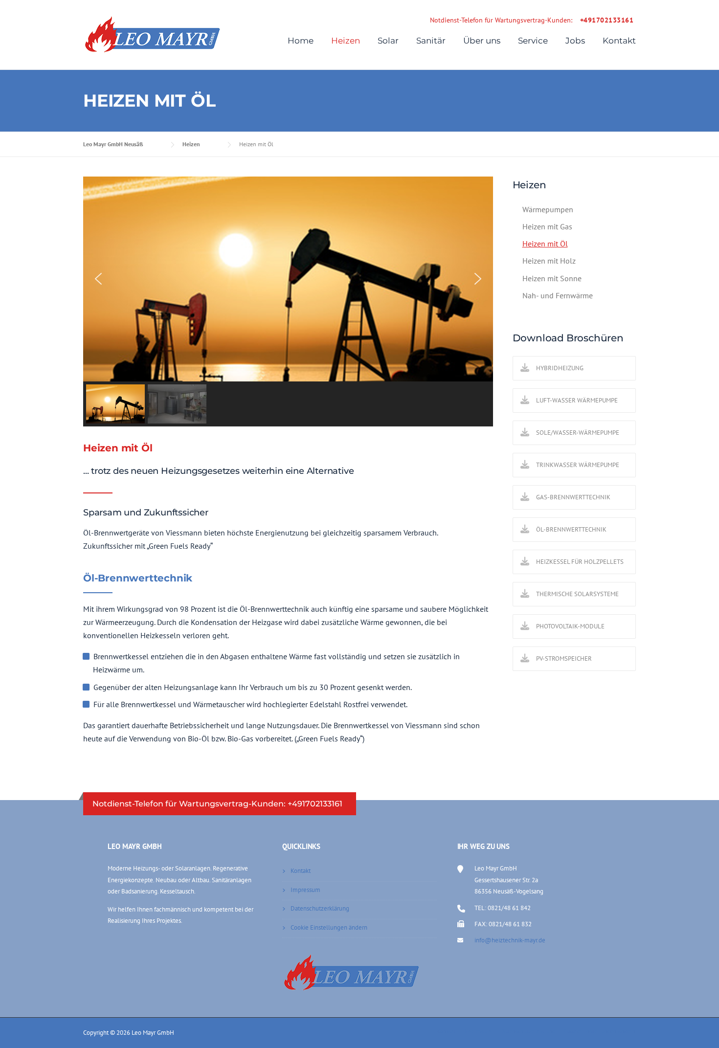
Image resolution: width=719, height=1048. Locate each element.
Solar (388, 40)
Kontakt (619, 40)
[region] (288, 301)
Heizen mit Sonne (552, 278)
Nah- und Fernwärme (557, 295)
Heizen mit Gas (547, 226)
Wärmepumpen (547, 209)
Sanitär (431, 40)
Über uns (481, 40)
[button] (98, 279)
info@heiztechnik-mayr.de (509, 940)
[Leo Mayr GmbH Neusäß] (152, 34)
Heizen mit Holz (549, 261)
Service (533, 40)
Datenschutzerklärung (320, 908)
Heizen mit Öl (545, 243)
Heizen (345, 40)
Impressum (305, 890)
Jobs (575, 40)
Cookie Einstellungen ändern (329, 927)
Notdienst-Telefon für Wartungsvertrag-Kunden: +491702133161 (217, 803)
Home (301, 40)
